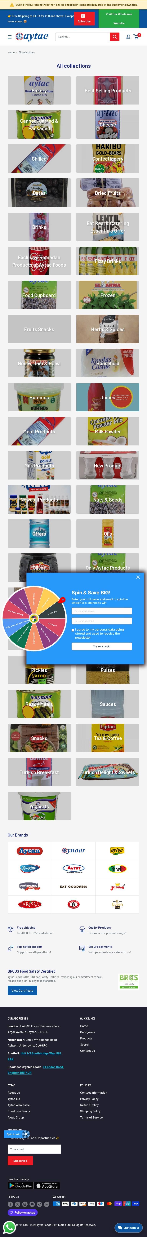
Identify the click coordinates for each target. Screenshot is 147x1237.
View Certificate (22, 990)
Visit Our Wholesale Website (119, 18)
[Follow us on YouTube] (32, 1204)
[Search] (114, 37)
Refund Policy (89, 1105)
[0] (136, 36)
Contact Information (93, 1092)
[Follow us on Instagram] (25, 1204)
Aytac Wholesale (19, 1105)
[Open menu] (9, 36)
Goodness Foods (19, 1111)
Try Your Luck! (101, 646)
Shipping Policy (90, 1111)
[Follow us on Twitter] (17, 1204)
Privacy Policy (89, 1099)
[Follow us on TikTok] (39, 1204)
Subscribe (84, 21)
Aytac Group (16, 1117)
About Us (14, 1092)
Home (11, 52)
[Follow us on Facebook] (10, 1204)
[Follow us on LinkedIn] (46, 1204)
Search (85, 1044)
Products (86, 1038)
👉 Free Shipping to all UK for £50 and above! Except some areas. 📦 (41, 18)
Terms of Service (91, 1117)
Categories (87, 1032)
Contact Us (87, 1050)
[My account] (128, 37)
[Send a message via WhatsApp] (9, 1227)
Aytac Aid (14, 1099)
